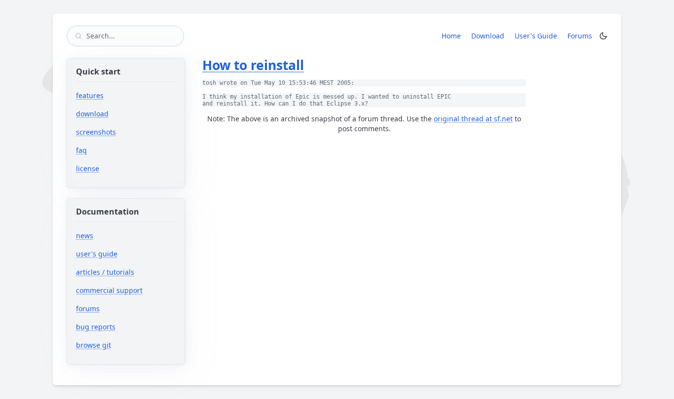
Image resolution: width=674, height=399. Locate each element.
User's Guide (536, 35)
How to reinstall (253, 65)
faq (81, 150)
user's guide (96, 253)
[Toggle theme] (603, 36)
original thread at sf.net (473, 118)
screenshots (96, 132)
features (90, 95)
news (84, 235)
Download (487, 35)
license (87, 168)
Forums (581, 35)
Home (451, 35)
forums (118, 308)
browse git (124, 345)
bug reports (126, 326)
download (92, 113)
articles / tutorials (105, 272)
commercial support (109, 290)
